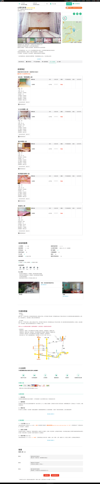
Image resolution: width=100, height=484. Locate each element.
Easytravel (51, 483)
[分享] (74, 14)
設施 (37, 61)
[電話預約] (80, 14)
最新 (22, 61)
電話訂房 (27, 102)
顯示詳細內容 (43, 284)
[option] (28, 287)
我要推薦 (47, 475)
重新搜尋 (69, 3)
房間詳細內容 (22, 104)
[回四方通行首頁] (2, 1)
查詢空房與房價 (22, 102)
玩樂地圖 (93, 0)
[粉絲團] (77, 14)
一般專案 (33, 84)
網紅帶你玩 (88, 0)
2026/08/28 (56, 84)
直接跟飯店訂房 (73, 0)
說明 (53, 61)
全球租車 (83, 0)
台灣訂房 (66, 0)
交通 (45, 61)
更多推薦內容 (55, 475)
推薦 (60, 61)
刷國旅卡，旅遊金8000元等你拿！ (75, 7)
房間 (29, 61)
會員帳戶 (98, 0)
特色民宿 (78, 0)
